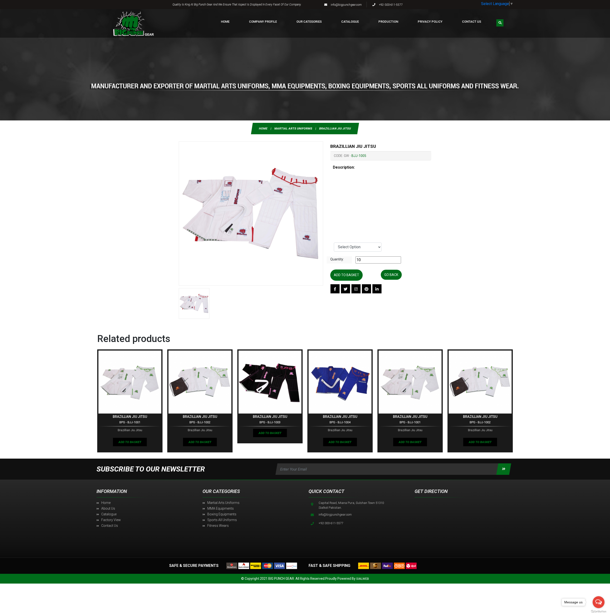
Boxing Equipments (221, 514)
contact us (471, 21)
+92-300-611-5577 (391, 4)
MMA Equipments (220, 508)
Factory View (111, 520)
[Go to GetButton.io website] (598, 611)
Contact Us (109, 526)
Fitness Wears (218, 526)
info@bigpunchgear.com (346, 4)
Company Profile (263, 21)
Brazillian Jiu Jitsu (335, 128)
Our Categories (309, 21)
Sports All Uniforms (222, 520)
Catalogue (350, 21)
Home (225, 21)
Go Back (391, 275)
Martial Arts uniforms (223, 503)
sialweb (362, 578)
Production (388, 21)
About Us (108, 508)
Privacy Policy (430, 21)
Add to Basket (346, 275)
